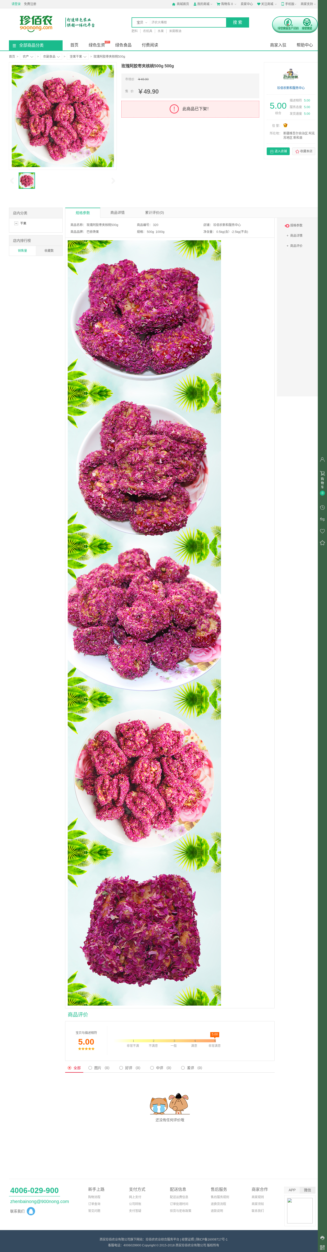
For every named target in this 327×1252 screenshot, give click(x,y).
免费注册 (30, 4)
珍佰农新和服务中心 (291, 88)
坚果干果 (76, 56)
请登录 (16, 4)
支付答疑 (135, 1211)
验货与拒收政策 (180, 1211)
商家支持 (307, 4)
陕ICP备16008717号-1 (212, 1239)
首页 (74, 45)
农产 (26, 56)
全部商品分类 (31, 45)
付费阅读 (150, 45)
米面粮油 (175, 31)
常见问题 (94, 1211)
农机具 (147, 31)
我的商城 (201, 4)
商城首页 (180, 4)
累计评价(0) (154, 212)
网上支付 (135, 1197)
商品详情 (117, 212)
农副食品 (49, 56)
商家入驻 (278, 45)
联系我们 (258, 1211)
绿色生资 (97, 45)
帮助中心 (305, 45)
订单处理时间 (179, 1204)
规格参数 (83, 213)
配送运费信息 (179, 1197)
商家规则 (258, 1197)
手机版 (287, 4)
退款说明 (217, 1211)
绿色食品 (123, 45)
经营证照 (188, 1239)
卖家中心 (247, 4)
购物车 (225, 4)
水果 (161, 31)
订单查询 (94, 1204)
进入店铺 (278, 151)
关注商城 (265, 4)
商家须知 (258, 1204)
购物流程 (94, 1197)
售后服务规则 (220, 1197)
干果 (23, 223)
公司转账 (135, 1204)
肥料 (135, 31)
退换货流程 (218, 1204)
